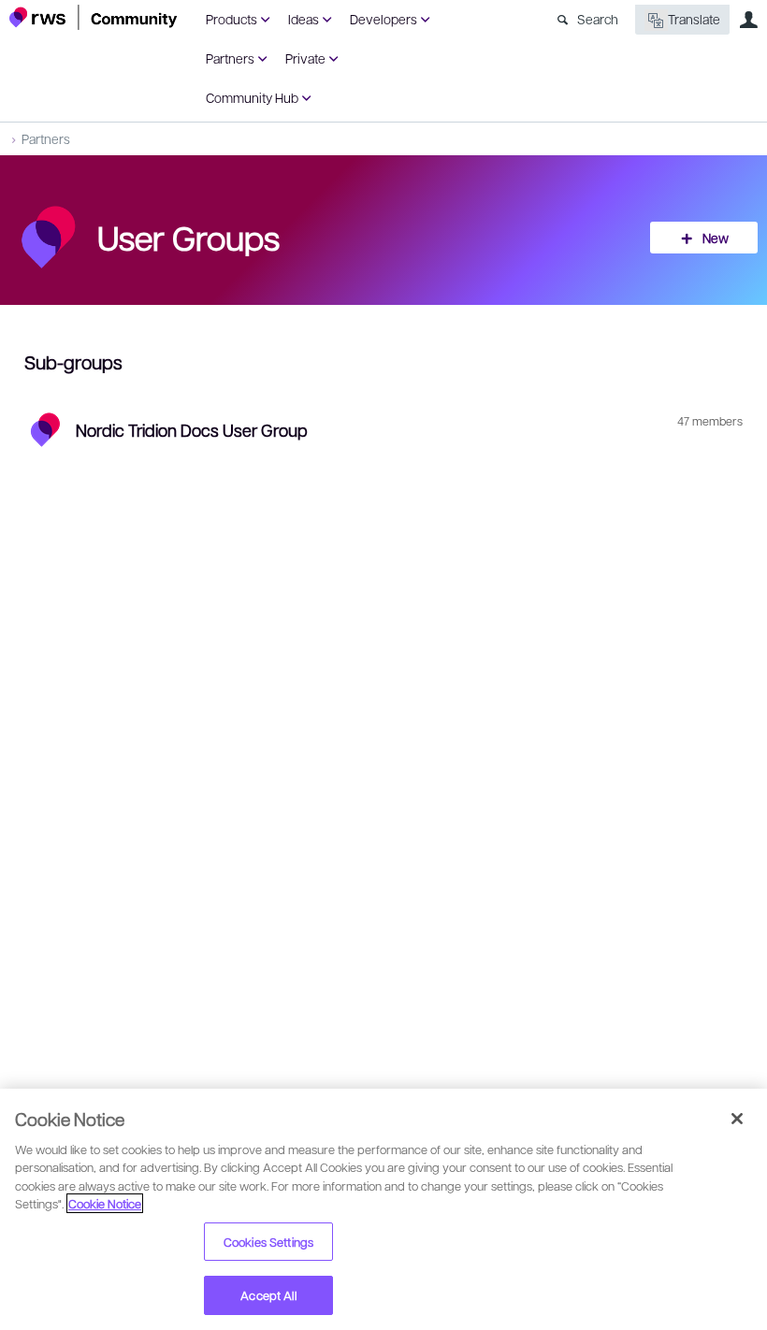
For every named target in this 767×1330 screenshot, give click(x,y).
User (748, 19)
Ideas (303, 18)
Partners (230, 58)
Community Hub (252, 97)
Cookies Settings (268, 1242)
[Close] (737, 1118)
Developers (383, 18)
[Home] (93, 17)
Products (231, 18)
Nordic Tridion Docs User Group (192, 430)
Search (597, 18)
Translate (694, 18)
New (715, 237)
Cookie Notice (104, 1203)
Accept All (268, 1295)
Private (305, 58)
